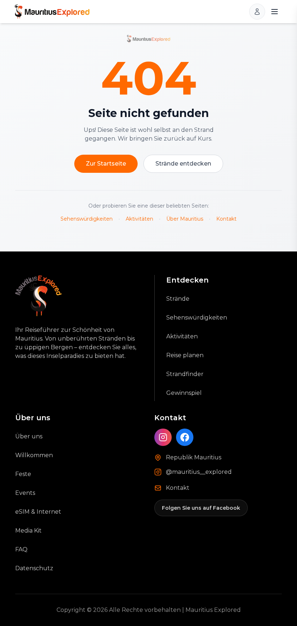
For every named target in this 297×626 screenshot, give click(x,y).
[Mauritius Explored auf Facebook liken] (184, 437)
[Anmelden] (257, 12)
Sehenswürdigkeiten (86, 219)
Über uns (28, 436)
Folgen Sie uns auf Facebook (201, 508)
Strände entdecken (183, 163)
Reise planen (185, 355)
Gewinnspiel (184, 392)
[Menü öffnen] (275, 12)
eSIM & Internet (38, 511)
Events (25, 492)
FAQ (21, 549)
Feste (23, 474)
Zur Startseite (106, 163)
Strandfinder (185, 374)
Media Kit (28, 530)
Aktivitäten (139, 219)
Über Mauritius (184, 219)
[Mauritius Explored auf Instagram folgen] (163, 437)
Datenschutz (34, 568)
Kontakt (226, 219)
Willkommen (34, 455)
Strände (177, 298)
